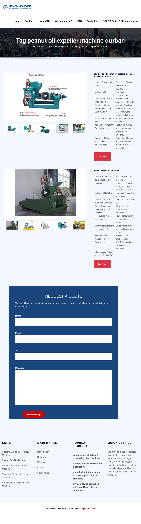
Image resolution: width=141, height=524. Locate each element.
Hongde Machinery (87, 508)
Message (20, 368)
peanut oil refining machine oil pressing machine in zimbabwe (87, 475)
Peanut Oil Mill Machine (13, 460)
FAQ (79, 21)
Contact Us (92, 21)
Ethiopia (41, 462)
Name (19, 315)
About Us (45, 21)
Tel (16, 350)
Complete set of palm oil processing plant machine (86, 456)
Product (29, 21)
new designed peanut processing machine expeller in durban (78, 46)
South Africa (43, 472)
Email (18, 333)
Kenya (40, 467)
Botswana (42, 457)
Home (17, 21)
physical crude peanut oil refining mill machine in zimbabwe (86, 487)
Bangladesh (43, 451)
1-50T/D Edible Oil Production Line (121, 21)
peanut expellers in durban (106, 170)
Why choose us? (64, 21)
